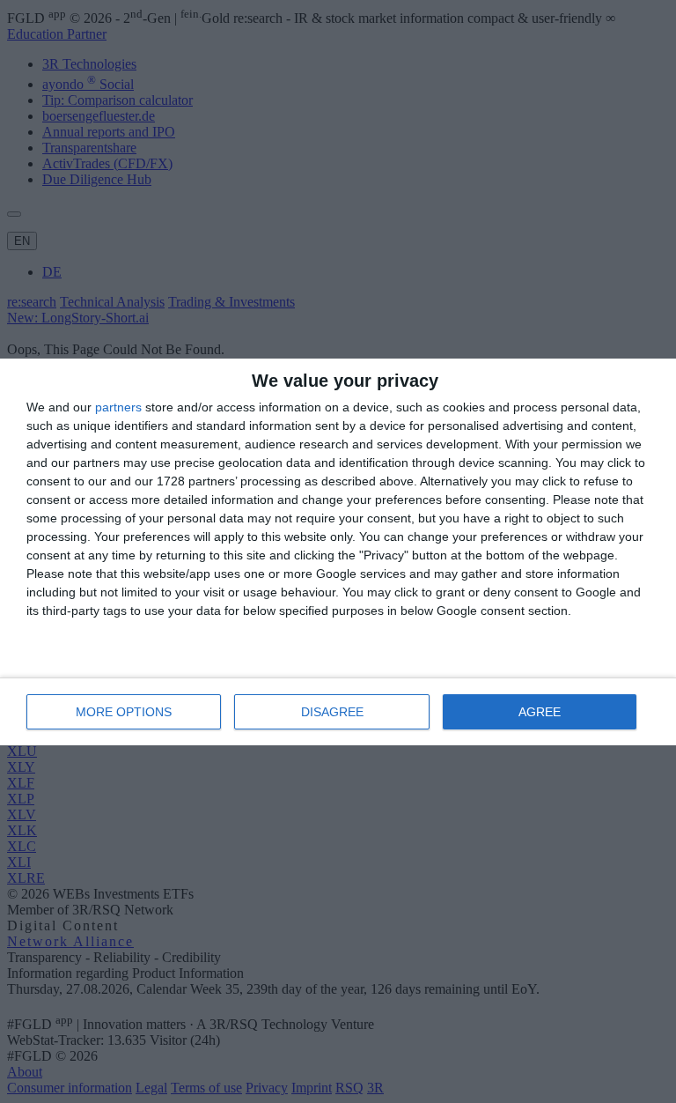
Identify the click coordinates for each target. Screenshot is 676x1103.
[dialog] (338, 552)
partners (118, 407)
